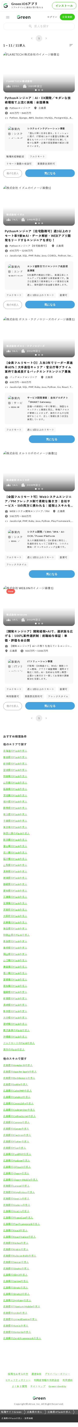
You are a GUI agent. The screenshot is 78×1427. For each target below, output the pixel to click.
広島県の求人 (34, 1411)
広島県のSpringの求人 (15, 1281)
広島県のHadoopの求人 (16, 1160)
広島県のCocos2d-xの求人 (18, 1103)
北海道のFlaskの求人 (15, 750)
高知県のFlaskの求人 (15, 985)
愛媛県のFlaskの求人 (15, 979)
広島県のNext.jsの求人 (16, 1198)
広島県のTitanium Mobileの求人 (21, 1306)
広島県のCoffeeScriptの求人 (19, 1116)
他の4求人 (13, 304)
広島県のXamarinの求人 (17, 1332)
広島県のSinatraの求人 (16, 1268)
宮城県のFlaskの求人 (15, 770)
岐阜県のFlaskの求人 (15, 877)
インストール (64, 5)
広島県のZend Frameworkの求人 (22, 1338)
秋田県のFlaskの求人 (15, 776)
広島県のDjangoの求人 (16, 1128)
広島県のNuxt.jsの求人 (16, 1211)
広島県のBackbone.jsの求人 (19, 1077)
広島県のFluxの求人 (14, 1147)
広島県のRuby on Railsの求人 (19, 1255)
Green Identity (57, 1386)
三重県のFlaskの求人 (15, 896)
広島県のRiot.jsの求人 (15, 1249)
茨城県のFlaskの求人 (15, 795)
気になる (50, 173)
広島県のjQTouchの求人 (17, 1166)
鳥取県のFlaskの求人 (15, 941)
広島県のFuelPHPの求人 (17, 1154)
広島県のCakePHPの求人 (17, 1090)
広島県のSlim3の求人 (15, 1274)
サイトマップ (37, 1386)
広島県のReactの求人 (15, 1230)
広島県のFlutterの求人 (16, 1141)
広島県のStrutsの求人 (15, 1287)
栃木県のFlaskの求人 (15, 801)
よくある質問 (19, 1386)
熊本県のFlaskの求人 (15, 1011)
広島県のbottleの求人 (15, 1084)
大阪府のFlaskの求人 (15, 916)
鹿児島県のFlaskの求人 (16, 1030)
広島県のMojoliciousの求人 (19, 1192)
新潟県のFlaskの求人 (15, 839)
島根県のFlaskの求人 (15, 947)
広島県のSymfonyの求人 (17, 1300)
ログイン (52, 17)
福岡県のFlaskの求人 (15, 992)
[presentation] (39, 26)
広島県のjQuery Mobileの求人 (20, 1179)
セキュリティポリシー (18, 1380)
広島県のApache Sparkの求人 (19, 1071)
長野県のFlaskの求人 (15, 871)
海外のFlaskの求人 (14, 1049)
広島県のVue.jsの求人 (15, 1325)
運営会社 (36, 1373)
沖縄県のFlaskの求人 (15, 1036)
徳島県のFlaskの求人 (15, 966)
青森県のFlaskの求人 (15, 757)
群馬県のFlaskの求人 (15, 807)
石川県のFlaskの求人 (15, 852)
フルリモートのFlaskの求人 (19, 1043)
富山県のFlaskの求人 (15, 846)
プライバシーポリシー (57, 1373)
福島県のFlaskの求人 (15, 788)
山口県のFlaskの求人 (15, 960)
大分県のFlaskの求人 (15, 1017)
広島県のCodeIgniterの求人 (19, 1109)
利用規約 (68, 1380)
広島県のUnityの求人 (15, 1312)
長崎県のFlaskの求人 (15, 1004)
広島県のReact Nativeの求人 (19, 1236)
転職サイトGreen (11, 1411)
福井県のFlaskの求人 (15, 858)
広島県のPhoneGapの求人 (18, 1217)
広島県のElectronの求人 (17, 1135)
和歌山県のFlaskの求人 (16, 934)
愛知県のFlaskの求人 (15, 890)
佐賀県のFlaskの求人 (15, 998)
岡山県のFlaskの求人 (15, 954)
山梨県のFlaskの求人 (15, 865)
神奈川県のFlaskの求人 (16, 833)
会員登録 (67, 17)
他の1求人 (13, 173)
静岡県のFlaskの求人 (15, 884)
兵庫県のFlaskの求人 (15, 922)
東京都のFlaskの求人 (15, 827)
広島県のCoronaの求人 (16, 1122)
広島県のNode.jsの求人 (16, 1205)
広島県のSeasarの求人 (16, 1262)
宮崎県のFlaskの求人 (15, 1023)
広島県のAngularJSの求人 (18, 1065)
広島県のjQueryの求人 (16, 1173)
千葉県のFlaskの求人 (15, 820)
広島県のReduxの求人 (15, 1242)
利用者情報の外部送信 (46, 1380)
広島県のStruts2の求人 (16, 1293)
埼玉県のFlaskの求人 (15, 814)
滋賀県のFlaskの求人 (15, 903)
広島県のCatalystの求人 (16, 1096)
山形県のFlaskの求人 (15, 782)
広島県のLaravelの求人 (16, 1185)
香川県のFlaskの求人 (15, 973)
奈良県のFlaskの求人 (15, 928)
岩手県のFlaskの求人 (15, 763)
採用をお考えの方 (18, 1373)
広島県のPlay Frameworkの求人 (21, 1223)
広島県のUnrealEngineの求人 (20, 1319)
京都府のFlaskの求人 (15, 909)
